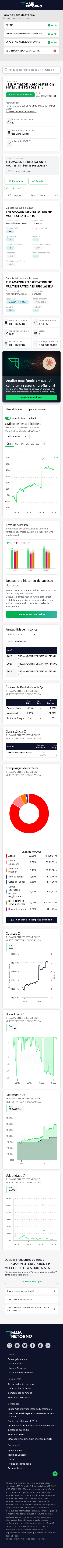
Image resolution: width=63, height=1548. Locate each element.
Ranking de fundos (17, 1359)
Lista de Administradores (20, 1372)
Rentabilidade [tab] (14, 409)
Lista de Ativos (15, 1363)
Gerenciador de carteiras (21, 1384)
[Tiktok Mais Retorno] (40, 1345)
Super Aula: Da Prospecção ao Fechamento (30, 1408)
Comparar (17, 181)
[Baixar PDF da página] (13, 188)
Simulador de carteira (19, 1397)
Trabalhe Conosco (17, 1454)
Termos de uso (15, 1468)
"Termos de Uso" (24, 1526)
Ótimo (9, 443)
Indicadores (14, 436)
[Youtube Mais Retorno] (17, 1345)
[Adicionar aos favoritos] (7, 188)
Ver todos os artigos (31, 1281)
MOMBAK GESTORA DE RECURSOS (21, 111)
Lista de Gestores (17, 1368)
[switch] (8, 418)
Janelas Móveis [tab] (37, 409)
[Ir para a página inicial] (31, 5)
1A (22, 443)
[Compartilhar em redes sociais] (19, 188)
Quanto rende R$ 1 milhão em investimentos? (31, 1425)
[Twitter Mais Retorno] (24, 1345)
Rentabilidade (38, 195)
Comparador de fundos (20, 1392)
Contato (12, 1459)
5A (37, 443)
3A (32, 443)
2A (27, 443)
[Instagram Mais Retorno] (9, 1345)
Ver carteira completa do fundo (34, 919)
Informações (14, 195)
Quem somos (15, 1450)
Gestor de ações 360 (18, 1429)
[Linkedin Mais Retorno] (48, 1345)
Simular (40, 181)
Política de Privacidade (19, 1463)
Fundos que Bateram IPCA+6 (22, 1421)
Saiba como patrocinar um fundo (16, 18)
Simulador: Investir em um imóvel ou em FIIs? (30, 1438)
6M (16, 443)
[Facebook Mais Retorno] (32, 1345)
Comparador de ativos (19, 1388)
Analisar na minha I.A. (31, 397)
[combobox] (17, 641)
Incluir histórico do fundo (24, 418)
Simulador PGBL (16, 1434)
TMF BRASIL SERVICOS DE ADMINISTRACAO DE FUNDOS (30, 106)
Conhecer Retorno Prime (31, 614)
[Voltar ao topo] (55, 1473)
